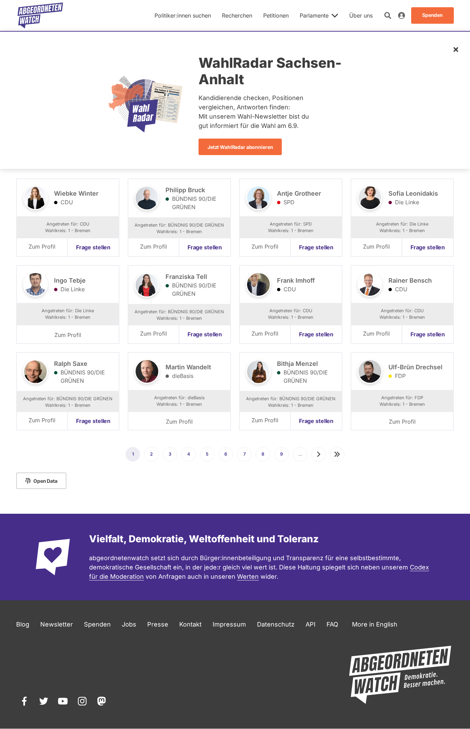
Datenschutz (276, 624)
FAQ (332, 624)
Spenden (97, 624)
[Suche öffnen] (388, 15)
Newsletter (56, 624)
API (311, 624)
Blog (22, 624)
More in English (374, 624)
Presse (157, 624)
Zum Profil (42, 246)
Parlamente (314, 15)
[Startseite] (40, 15)
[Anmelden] (401, 15)
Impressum (229, 624)
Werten (248, 576)
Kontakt (190, 624)
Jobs (129, 624)
